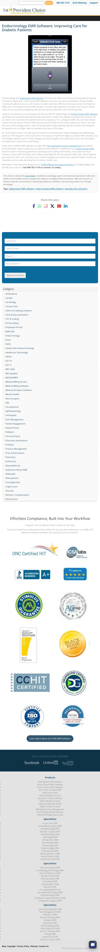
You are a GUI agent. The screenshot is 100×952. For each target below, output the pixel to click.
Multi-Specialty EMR (50, 878)
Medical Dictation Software (18, 390)
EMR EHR (9, 331)
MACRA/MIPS (11, 377)
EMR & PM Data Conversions (50, 814)
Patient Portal (12, 427)
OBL (7, 402)
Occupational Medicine (50, 889)
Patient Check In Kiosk (50, 806)
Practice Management (16, 448)
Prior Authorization (14, 453)
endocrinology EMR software (49, 188)
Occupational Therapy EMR (50, 892)
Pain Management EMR (50, 911)
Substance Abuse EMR (16, 469)
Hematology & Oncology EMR (50, 870)
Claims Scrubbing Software (18, 310)
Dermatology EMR (50, 842)
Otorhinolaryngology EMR (50, 909)
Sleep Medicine (12, 465)
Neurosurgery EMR (50, 884)
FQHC (8, 344)
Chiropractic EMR (50, 839)
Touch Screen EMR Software (50, 787)
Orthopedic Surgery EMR (50, 900)
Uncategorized (12, 482)
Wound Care (11, 499)
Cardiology (10, 302)
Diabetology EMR (50, 845)
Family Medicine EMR (50, 853)
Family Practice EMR (50, 856)
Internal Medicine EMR (50, 873)
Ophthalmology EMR (50, 895)
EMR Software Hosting (50, 801)
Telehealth (10, 473)
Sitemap (34, 946)
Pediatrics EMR (50, 914)
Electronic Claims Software (50, 798)
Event (8, 339)
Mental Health (12, 394)
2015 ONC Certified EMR (50, 790)
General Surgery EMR (50, 867)
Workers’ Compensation (17, 494)
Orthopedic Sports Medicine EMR (50, 898)
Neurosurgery (12, 398)
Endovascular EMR (50, 850)
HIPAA (8, 356)
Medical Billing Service (16, 381)
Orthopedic (11, 415)
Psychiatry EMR (50, 923)
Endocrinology (12, 335)
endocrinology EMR (85, 148)
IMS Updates (11, 373)
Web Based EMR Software (50, 781)
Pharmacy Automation (16, 440)
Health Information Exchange (19, 348)
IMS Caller (10, 369)
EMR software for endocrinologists (57, 164)
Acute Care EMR (50, 823)
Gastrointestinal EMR (50, 859)
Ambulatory (11, 293)
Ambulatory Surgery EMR (50, 826)
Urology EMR (50, 934)
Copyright (11, 946)
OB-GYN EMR (50, 886)
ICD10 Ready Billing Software (50, 812)
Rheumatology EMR (50, 925)
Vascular (9, 490)
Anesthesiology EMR (50, 828)
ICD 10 (8, 360)
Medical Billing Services (50, 795)
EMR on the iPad (50, 792)
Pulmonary (10, 461)
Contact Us (44, 946)
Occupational (11, 406)
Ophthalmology (13, 411)
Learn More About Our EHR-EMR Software (50, 738)
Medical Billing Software (17, 385)
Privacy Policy (23, 946)
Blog (4, 946)
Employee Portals (14, 327)
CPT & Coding (12, 318)
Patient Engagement (15, 423)
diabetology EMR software (32, 98)
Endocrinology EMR (50, 848)
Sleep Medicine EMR (50, 928)
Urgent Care (11, 486)
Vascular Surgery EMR (50, 939)
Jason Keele (30, 176)
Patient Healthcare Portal (50, 803)
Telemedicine (11, 478)
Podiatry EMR (50, 920)
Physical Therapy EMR (50, 917)
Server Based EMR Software (50, 784)
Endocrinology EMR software (84, 114)
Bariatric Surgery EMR (50, 831)
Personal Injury (12, 436)
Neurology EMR (50, 881)
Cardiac (9, 298)
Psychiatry (10, 457)
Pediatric (9, 432)
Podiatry (9, 444)
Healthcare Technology (16, 352)
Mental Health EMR (50, 875)
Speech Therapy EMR (50, 931)
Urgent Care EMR (50, 936)
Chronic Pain (11, 306)
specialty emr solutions (76, 188)
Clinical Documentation (16, 314)
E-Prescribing (11, 323)
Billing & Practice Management (50, 809)
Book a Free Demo (15, 275)
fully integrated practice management (64, 145)
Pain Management (14, 419)
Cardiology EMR (50, 837)
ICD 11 (8, 365)
